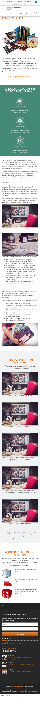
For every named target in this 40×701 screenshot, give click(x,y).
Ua (32, 12)
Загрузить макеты (20, 109)
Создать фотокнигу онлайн (19, 76)
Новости (6, 638)
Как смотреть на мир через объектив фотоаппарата (21, 664)
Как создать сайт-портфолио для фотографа (19, 657)
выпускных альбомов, (17, 689)
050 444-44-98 (7, 1)
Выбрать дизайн (20, 149)
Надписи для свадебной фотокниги (20, 670)
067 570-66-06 (17, 1)
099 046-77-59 (29, 1)
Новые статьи (9, 650)
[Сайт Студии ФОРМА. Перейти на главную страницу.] (14, 8)
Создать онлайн (20, 129)
